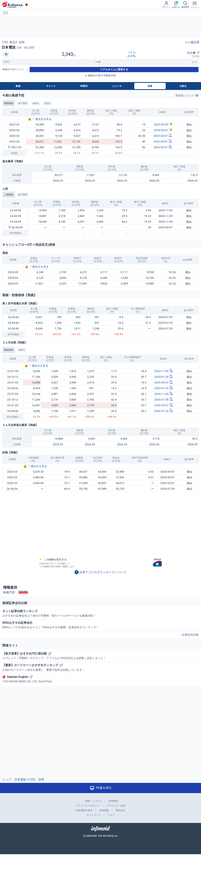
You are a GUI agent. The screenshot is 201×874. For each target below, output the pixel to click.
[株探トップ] (12, 5)
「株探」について (92, 801)
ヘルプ (111, 815)
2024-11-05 (161, 371)
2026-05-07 (160, 141)
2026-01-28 (161, 399)
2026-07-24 (161, 411)
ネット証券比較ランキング (49, 613)
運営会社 (120, 810)
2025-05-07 (160, 135)
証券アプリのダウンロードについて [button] (102, 572)
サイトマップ (94, 815)
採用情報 (104, 810)
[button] (40, 119)
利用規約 (113, 801)
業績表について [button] (185, 95)
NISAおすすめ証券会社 (50, 625)
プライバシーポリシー (88, 805)
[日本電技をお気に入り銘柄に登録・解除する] (6, 54)
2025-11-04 (161, 393)
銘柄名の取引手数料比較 (102, 75)
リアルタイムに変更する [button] (114, 69)
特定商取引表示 (84, 810)
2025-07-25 (161, 388)
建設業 (195, 42)
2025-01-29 (161, 376)
